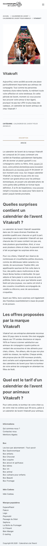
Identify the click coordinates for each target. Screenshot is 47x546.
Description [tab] (23, 138)
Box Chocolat (9, 457)
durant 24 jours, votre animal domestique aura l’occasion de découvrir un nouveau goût (23, 167)
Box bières (7, 466)
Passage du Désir (10, 519)
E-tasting (7, 534)
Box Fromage (8, 481)
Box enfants (8, 454)
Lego (5, 513)
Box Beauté (8, 478)
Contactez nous (10, 431)
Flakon (6, 510)
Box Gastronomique (11, 451)
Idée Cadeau (8, 494)
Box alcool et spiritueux (13, 463)
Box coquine (8, 460)
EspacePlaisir (8, 507)
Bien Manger (8, 531)
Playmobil (7, 516)
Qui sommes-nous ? (11, 428)
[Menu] (43, 5)
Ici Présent (7, 528)
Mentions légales (10, 434)
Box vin (6, 469)
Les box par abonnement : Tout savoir (19, 448)
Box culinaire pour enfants (14, 475)
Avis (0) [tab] (23, 143)
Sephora (6, 522)
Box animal (7, 472)
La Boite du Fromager (12, 525)
